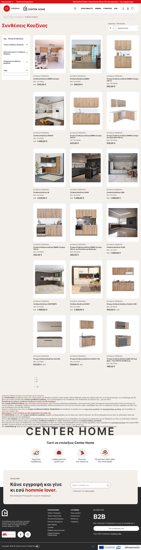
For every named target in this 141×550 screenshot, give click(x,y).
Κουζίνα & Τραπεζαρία (16, 17)
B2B (115, 8)
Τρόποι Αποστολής (54, 516)
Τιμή (5, 70)
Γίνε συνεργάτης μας (116, 528)
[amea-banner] (119, 547)
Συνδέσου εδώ (116, 534)
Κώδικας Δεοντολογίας (56, 530)
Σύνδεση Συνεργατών (24, 2)
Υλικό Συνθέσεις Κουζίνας (14, 45)
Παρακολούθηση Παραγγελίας (54, 534)
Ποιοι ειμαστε (87, 8)
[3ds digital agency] (38, 546)
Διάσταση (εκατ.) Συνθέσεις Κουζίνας (14, 53)
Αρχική (5, 17)
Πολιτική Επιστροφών (55, 519)
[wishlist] (132, 8)
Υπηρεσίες (107, 8)
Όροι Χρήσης (52, 524)
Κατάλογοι (74, 519)
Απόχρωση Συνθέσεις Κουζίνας (12, 62)
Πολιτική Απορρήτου (55, 522)
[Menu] (7, 8)
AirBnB (98, 8)
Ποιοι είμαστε (76, 513)
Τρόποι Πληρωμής (54, 513)
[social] (21, 534)
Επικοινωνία (75, 516)
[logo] (34, 8)
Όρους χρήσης (89, 491)
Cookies (51, 527)
